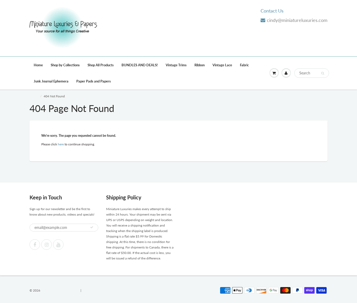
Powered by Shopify (96, 290)
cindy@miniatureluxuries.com (297, 20)
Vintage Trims (176, 65)
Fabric (244, 65)
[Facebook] (35, 244)
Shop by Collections (65, 65)
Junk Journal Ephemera (51, 81)
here (61, 144)
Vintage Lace (222, 65)
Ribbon (199, 65)
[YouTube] (58, 244)
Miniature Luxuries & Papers (60, 290)
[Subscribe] (92, 227)
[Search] (322, 73)
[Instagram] (46, 244)
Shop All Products (101, 65)
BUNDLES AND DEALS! (140, 65)
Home (38, 65)
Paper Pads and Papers (93, 81)
